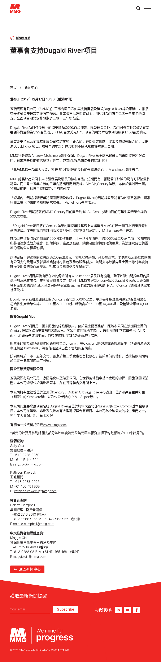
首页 (13, 87)
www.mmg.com (54, 425)
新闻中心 (31, 87)
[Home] (15, 8)
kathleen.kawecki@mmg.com (35, 491)
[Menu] (147, 8)
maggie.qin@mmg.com (29, 556)
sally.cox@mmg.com (28, 464)
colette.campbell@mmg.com (33, 524)
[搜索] (138, 8)
